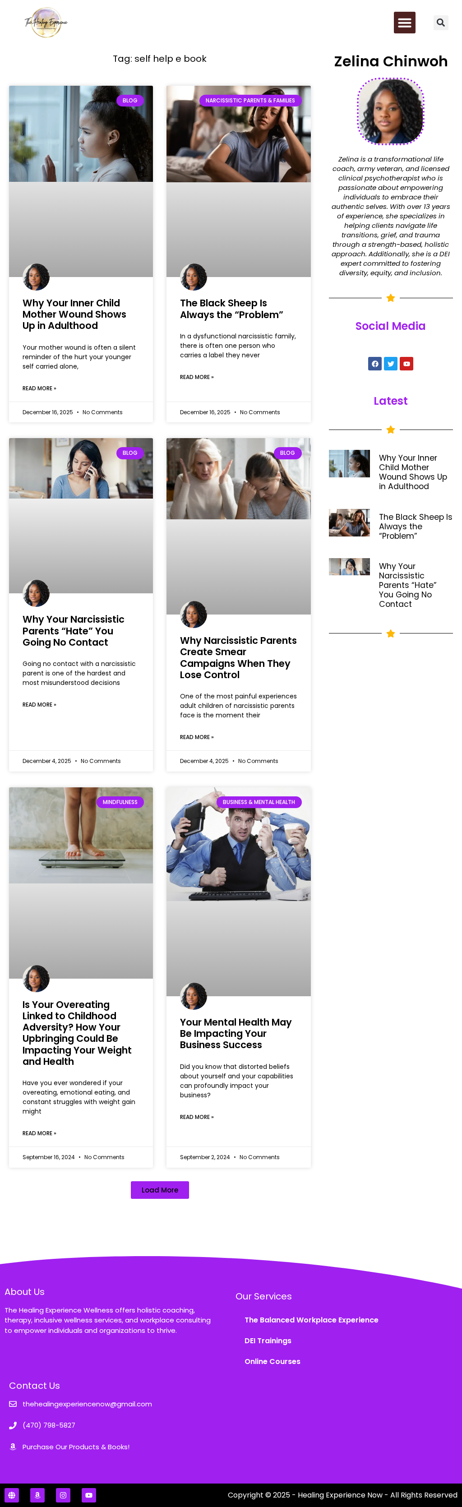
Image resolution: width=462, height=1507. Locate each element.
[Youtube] (406, 363)
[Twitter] (390, 363)
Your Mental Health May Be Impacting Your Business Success (236, 1033)
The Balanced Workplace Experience (312, 1320)
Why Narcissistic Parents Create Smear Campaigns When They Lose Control (238, 657)
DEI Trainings (268, 1341)
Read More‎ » (39, 388)
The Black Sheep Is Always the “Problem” (231, 308)
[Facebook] (375, 363)
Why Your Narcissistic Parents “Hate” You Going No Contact (74, 630)
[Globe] (12, 1495)
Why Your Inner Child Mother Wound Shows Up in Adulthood (74, 314)
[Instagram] (63, 1495)
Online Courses (272, 1361)
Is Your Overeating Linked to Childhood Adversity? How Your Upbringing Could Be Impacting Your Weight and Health (77, 1033)
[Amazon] (37, 1495)
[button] (405, 22)
